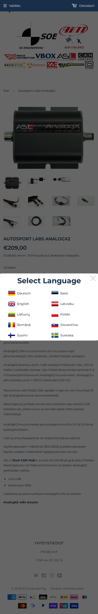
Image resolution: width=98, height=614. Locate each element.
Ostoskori (86, 6)
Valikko (15, 6)
